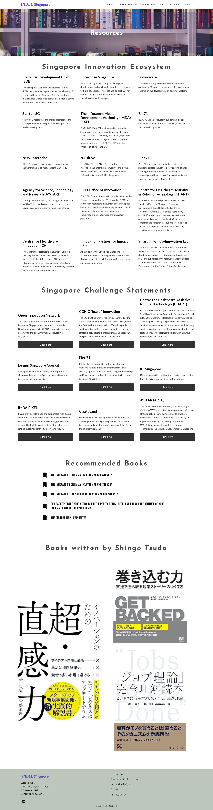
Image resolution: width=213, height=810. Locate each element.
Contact (187, 4)
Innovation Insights (121, 784)
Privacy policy (118, 794)
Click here (45, 344)
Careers (115, 789)
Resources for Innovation (125, 779)
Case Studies (147, 4)
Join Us (163, 4)
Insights (174, 4)
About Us (111, 4)
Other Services (128, 4)
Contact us (117, 774)
